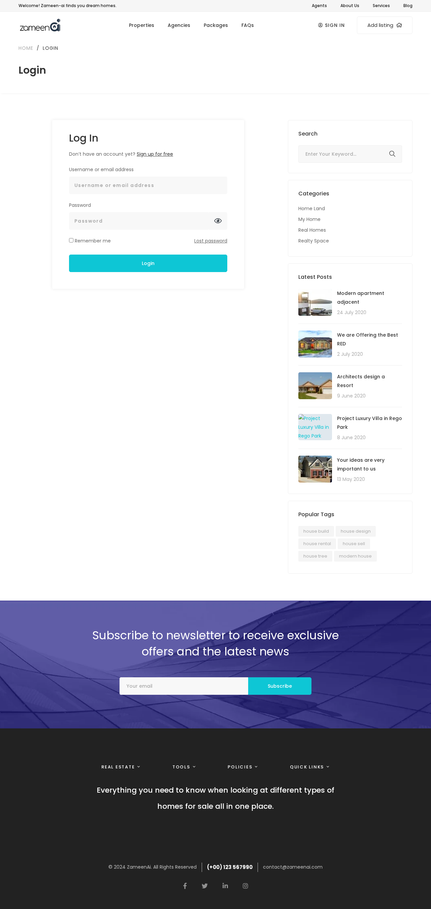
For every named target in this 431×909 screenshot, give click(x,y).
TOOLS (181, 767)
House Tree (315, 556)
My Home (309, 219)
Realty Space (313, 240)
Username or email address (101, 169)
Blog (407, 5)
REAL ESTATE (118, 767)
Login (148, 263)
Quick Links (307, 767)
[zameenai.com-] (40, 25)
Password (80, 205)
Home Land (311, 208)
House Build (316, 531)
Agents (319, 5)
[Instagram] (245, 886)
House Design (356, 531)
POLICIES (240, 767)
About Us (349, 5)
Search (392, 154)
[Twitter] (205, 886)
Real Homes (312, 230)
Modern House (355, 556)
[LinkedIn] (225, 886)
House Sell (354, 543)
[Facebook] (185, 886)
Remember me (92, 240)
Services (381, 5)
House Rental (317, 543)
